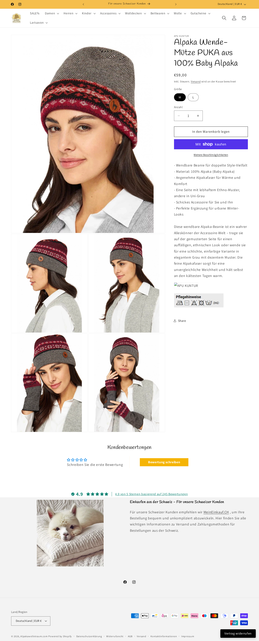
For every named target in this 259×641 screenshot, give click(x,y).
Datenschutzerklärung (89, 636)
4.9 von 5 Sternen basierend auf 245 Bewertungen (151, 494)
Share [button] (182, 321)
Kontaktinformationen (164, 636)
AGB (130, 636)
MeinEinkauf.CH (216, 512)
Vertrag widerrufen (238, 633)
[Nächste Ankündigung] (175, 4)
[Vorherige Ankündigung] (83, 4)
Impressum (187, 636)
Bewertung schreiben (164, 462)
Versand (196, 81)
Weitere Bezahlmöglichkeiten (211, 155)
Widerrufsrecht (114, 636)
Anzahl (178, 107)
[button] (51, 13)
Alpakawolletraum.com (34, 636)
